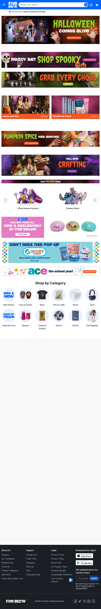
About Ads (56, 562)
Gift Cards (6, 574)
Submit (94, 578)
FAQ (28, 570)
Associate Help (33, 574)
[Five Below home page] (12, 5)
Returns (30, 566)
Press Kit (5, 566)
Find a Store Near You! (12, 578)
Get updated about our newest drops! (87, 571)
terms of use (86, 586)
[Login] (91, 5)
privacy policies (81, 588)
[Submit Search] (86, 5)
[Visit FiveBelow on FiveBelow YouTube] (84, 601)
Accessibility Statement (61, 574)
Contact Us (31, 555)
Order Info (31, 558)
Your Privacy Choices (57, 580)
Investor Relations (9, 570)
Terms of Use (57, 555)
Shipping (30, 562)
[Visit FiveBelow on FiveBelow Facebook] (75, 601)
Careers (5, 555)
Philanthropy (7, 562)
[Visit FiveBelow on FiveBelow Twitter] (88, 601)
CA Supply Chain (59, 566)
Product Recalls (58, 570)
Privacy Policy (57, 558)
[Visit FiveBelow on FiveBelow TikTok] (80, 601)
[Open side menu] (3, 4)
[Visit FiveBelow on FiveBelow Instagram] (93, 601)
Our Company (8, 558)
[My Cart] (96, 5)
